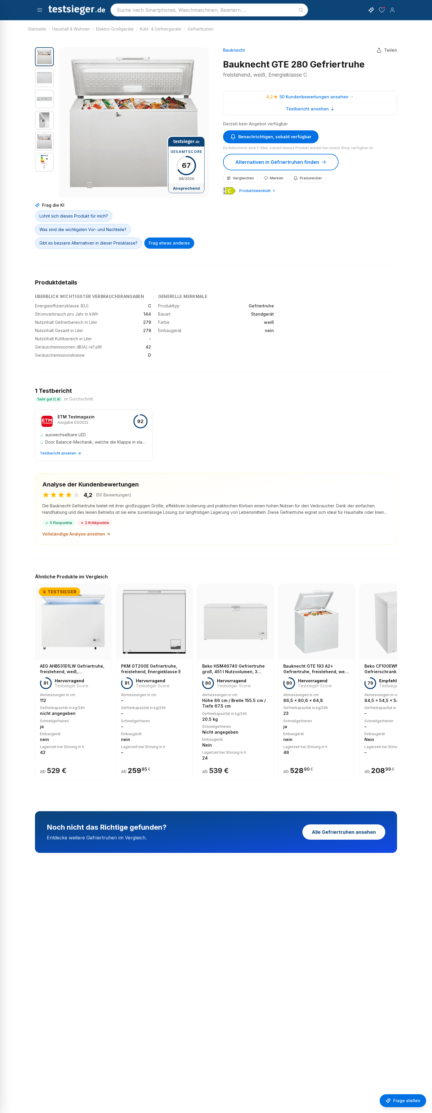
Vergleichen (243, 178)
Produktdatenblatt (255, 190)
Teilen (390, 50)
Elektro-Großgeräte (115, 28)
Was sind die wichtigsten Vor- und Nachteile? (82, 229)
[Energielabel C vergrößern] (229, 190)
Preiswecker (311, 178)
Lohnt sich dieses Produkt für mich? (73, 215)
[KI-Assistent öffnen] (371, 10)
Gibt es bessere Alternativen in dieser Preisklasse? (88, 242)
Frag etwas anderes (169, 242)
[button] (133, 122)
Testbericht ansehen (307, 108)
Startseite (37, 28)
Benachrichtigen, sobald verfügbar (275, 136)
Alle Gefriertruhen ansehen (344, 832)
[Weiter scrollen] (395, 678)
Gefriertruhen (200, 28)
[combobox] (209, 10)
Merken (276, 178)
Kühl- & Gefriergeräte (160, 28)
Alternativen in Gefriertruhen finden (277, 162)
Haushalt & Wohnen (71, 28)
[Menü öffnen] (39, 10)
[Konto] (392, 10)
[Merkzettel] (381, 10)
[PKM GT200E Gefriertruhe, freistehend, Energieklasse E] (154, 682)
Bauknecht (234, 50)
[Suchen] (301, 10)
